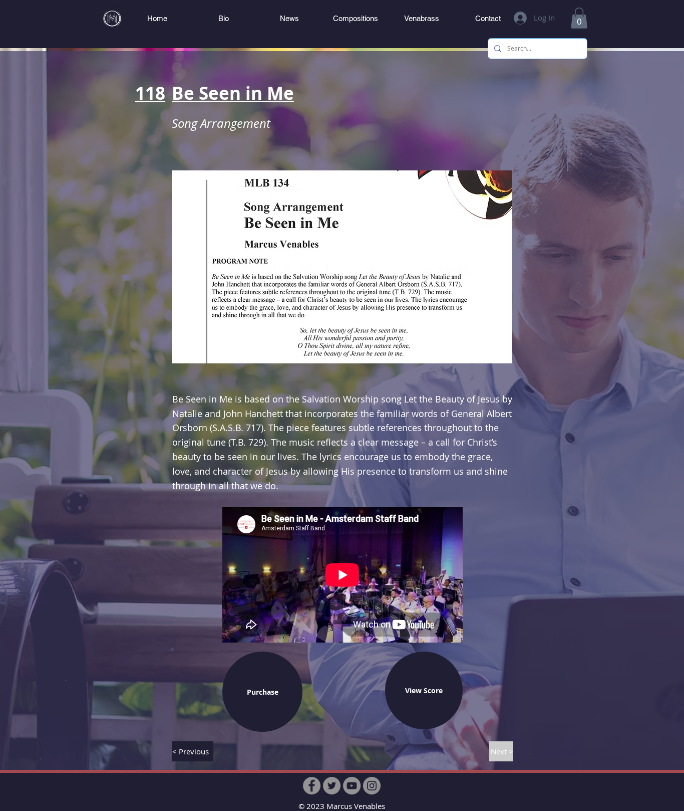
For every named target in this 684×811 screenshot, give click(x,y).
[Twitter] (331, 785)
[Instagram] (372, 785)
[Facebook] (311, 785)
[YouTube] (352, 785)
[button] (579, 18)
